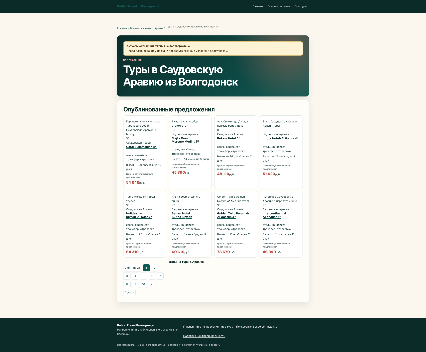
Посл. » (129, 292)
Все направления (279, 6)
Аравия (158, 28)
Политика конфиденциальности (204, 336)
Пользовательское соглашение (256, 326)
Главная (258, 6)
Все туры (301, 6)
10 (143, 284)
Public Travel (138, 6)
